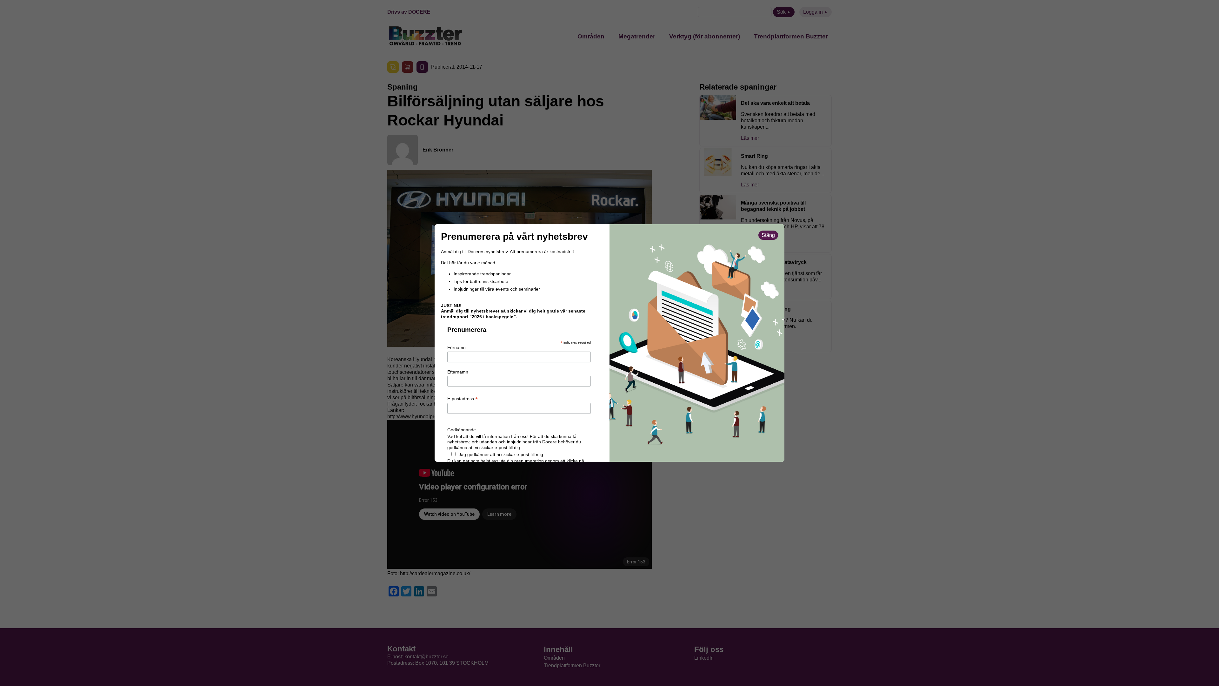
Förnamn (456, 347)
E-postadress (462, 399)
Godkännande (461, 429)
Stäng (768, 235)
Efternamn (457, 371)
